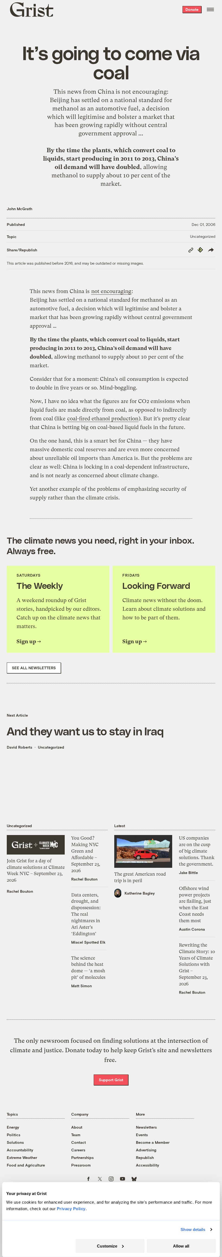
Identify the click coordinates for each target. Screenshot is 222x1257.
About (76, 1127)
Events (142, 1134)
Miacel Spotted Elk (88, 942)
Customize (107, 1245)
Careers (78, 1150)
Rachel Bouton (20, 891)
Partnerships (82, 1157)
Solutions (15, 1142)
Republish (145, 1157)
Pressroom (81, 1165)
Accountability (20, 1150)
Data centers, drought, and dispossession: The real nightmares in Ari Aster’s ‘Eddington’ (86, 914)
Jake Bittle (188, 872)
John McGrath (19, 208)
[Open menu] (210, 9)
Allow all (181, 1245)
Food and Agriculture (26, 1165)
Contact (78, 1142)
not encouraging (144, 91)
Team (75, 1134)
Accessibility (147, 1165)
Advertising (146, 1150)
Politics (13, 1134)
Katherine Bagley (140, 893)
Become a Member (152, 1142)
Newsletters (146, 1127)
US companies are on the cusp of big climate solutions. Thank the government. (196, 850)
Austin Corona (192, 929)
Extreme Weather (22, 1157)
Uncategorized (202, 236)
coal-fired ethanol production (102, 418)
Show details (193, 1229)
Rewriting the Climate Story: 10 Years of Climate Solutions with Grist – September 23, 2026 (197, 964)
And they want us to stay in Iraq (85, 731)
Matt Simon (81, 985)
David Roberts (19, 747)
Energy (13, 1127)
